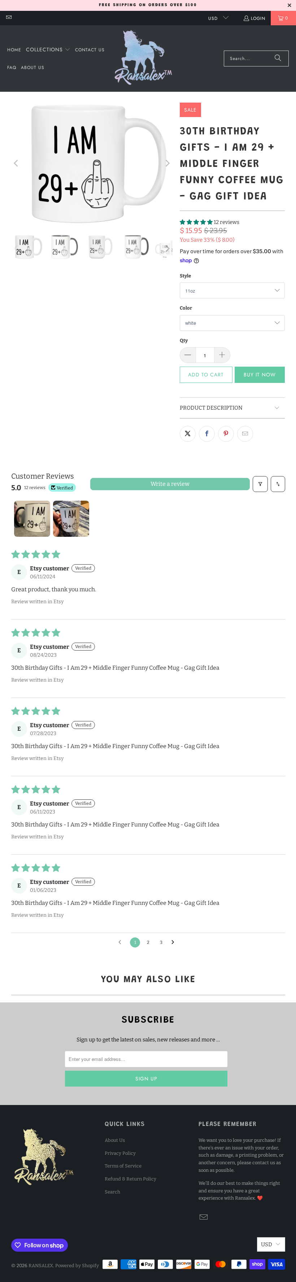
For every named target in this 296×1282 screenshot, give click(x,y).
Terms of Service (123, 1166)
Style (185, 276)
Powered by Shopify (77, 1265)
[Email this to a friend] (245, 434)
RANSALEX (41, 1265)
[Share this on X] (188, 434)
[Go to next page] (174, 942)
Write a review (170, 483)
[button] (48, 50)
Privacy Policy (120, 1153)
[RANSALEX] (143, 58)
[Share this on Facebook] (207, 434)
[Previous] (16, 163)
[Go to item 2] (71, 519)
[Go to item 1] (32, 519)
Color (186, 308)
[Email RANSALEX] (8, 18)
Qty (184, 340)
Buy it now (260, 374)
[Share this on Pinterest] (226, 434)
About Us (115, 1140)
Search (112, 1192)
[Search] (278, 58)
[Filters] (260, 484)
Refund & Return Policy (130, 1179)
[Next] (167, 163)
